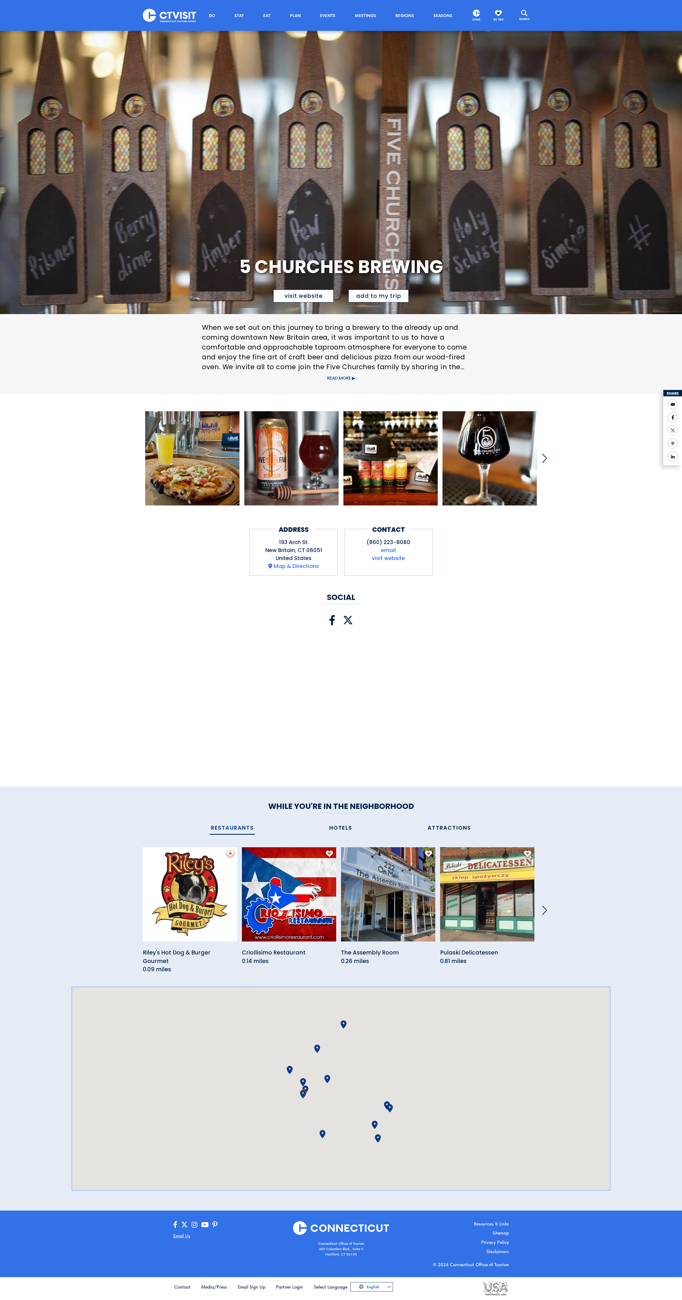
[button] (303, 1094)
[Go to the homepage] (169, 15)
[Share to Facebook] (673, 417)
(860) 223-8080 (388, 542)
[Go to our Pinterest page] (214, 1224)
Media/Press (214, 1286)
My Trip (498, 20)
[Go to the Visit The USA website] (495, 1288)
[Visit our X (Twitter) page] (348, 620)
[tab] (232, 828)
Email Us (181, 1235)
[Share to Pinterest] (673, 443)
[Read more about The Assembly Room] (388, 897)
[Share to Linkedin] (673, 456)
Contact (182, 1286)
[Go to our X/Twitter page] (184, 1224)
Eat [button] (266, 15)
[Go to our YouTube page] (205, 1224)
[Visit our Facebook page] (332, 620)
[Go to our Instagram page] (194, 1224)
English (372, 1287)
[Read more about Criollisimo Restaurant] (289, 897)
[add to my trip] (230, 853)
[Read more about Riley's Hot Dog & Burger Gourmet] (190, 897)
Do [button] (212, 15)
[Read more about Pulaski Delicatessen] (487, 897)
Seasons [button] (442, 15)
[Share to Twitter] (673, 430)
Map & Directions (296, 566)
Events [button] (327, 15)
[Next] (544, 458)
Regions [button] (404, 15)
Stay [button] (239, 15)
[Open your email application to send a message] (673, 404)
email (388, 550)
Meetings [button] (365, 15)
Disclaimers (497, 1251)
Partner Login (289, 1286)
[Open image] (192, 458)
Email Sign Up (251, 1286)
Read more (339, 378)
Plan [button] (295, 15)
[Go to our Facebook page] (175, 1224)
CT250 (476, 20)
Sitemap (501, 1232)
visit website (304, 296)
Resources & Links (491, 1223)
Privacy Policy (495, 1242)
